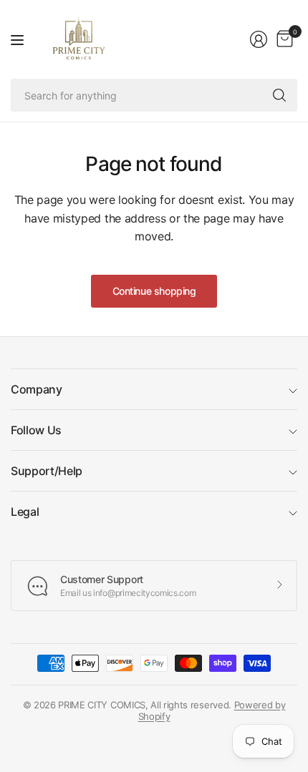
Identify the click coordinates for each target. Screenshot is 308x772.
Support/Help (46, 471)
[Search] (279, 95)
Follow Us (36, 430)
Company (36, 389)
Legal (25, 511)
